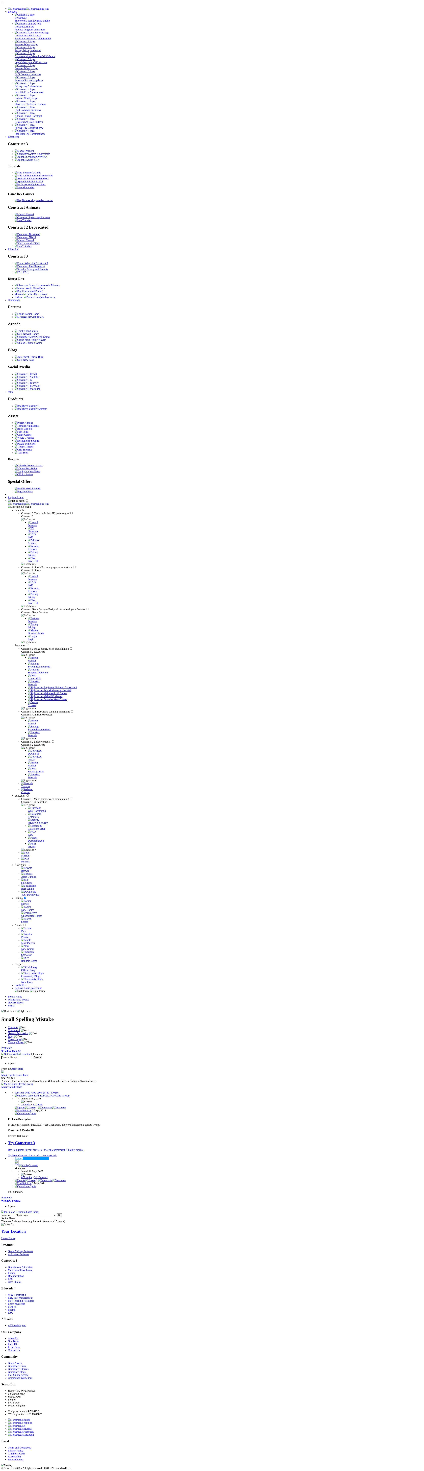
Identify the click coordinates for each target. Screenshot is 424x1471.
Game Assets (15, 1363)
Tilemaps (27, 449)
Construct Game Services (53, 609)
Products (12, 11)
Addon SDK (32, 159)
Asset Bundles (32, 488)
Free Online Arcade (18, 1375)
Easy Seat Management (20, 1297)
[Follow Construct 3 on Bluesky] (27, 382)
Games (27, 434)
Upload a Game (33, 342)
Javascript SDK (31, 243)
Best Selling (31, 468)
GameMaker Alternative (20, 1267)
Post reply (6, 1047)
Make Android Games (55, 693)
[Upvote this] (25, 1107)
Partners (12, 1306)
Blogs (18, 964)
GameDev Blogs (17, 1372)
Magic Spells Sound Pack (14, 1075)
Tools (25, 452)
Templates (29, 443)
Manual (29, 150)
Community (14, 300)
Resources (13, 136)
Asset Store (21, 864)
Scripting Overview (36, 156)
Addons (28, 422)
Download (34, 234)
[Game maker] (28, 503)
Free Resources (36, 266)
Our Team (13, 1341)
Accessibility (14, 1456)
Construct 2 (36, 741)
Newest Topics (35, 316)
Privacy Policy (15, 1450)
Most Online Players (35, 339)
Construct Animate (47, 567)
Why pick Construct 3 (36, 263)
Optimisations (38, 184)
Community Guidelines (20, 1377)
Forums (19, 898)
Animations (32, 425)
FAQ (25, 272)
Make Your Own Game (20, 1270)
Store (10, 391)
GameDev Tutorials (18, 1369)
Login (20, 497)
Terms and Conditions (19, 1447)
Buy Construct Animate (34, 408)
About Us (13, 1338)
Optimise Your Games (55, 699)
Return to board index (27, 1211)
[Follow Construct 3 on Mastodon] (27, 388)
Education (13, 249)
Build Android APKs (37, 178)
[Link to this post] (23, 1110)
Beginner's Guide (31, 172)
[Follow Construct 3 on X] (23, 380)
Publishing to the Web (41, 175)
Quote (32, 1113)
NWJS (32, 237)
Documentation (16, 1276)
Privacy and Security (37, 269)
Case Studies (14, 1282)
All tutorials (28, 187)
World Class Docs (35, 288)
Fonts (25, 431)
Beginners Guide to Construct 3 (60, 687)
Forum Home (31, 313)
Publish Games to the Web (57, 690)
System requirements (39, 153)
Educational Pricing (32, 291)
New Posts (28, 359)
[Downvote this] (52, 1107)
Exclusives (27, 474)
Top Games (31, 331)
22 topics (26, 1104)
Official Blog (36, 357)
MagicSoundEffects (11, 1087)
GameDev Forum (17, 1366)
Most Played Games (39, 336)
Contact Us (20, 985)
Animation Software (18, 1254)
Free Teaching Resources (21, 1300)
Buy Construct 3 (30, 405)
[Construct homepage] (28, 8)
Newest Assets (35, 465)
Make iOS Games (52, 696)
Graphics (29, 437)
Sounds (34, 440)
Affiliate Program (17, 1325)
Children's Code (16, 1453)
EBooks (27, 428)
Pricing (11, 1273)
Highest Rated (32, 471)
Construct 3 (45, 513)
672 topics (26, 1177)
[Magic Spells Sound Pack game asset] (2, 1072)
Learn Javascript (16, 1303)
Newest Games (30, 333)
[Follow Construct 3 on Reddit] (26, 374)
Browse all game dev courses (37, 200)
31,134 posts (41, 1177)
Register (12, 497)
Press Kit (12, 1344)
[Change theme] (30, 991)
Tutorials (26, 220)
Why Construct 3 (17, 1294)
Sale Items (27, 491)
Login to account (33, 988)
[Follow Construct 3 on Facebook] (27, 385)
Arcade (19, 925)
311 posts (38, 1104)
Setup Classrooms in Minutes (43, 285)
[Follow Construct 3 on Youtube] (27, 377)
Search (11, 1005)
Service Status (15, 1459)
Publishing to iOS (33, 181)
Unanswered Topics (18, 999)
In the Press (14, 1347)
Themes (29, 446)
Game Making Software (20, 1251)
